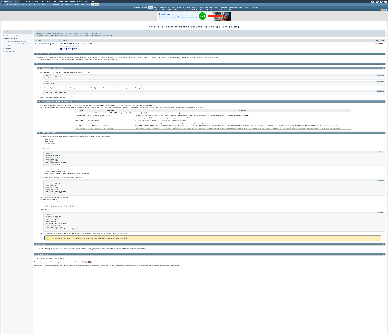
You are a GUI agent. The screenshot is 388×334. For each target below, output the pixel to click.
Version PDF (65, 46)
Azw (69, 49)
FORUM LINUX (153, 9)
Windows (144, 7)
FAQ (42, 1)
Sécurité (201, 7)
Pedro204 (42, 258)
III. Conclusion (7, 48)
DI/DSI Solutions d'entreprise (18, 4)
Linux (150, 7)
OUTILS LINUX (183, 9)
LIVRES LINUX (193, 9)
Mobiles (88, 4)
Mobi (75, 49)
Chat (55, 1)
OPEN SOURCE (228, 9)
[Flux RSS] (382, 10)
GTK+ (211, 9)
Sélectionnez (380, 75)
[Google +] (382, 43)
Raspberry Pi (180, 7)
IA (34, 4)
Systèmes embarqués (211, 7)
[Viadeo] (376, 43)
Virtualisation (223, 7)
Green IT (194, 7)
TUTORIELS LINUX (172, 9)
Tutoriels (35, 1)
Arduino (156, 7)
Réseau (188, 7)
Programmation (69, 4)
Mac (173, 7)
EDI (62, 4)
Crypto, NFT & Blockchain (251, 7)
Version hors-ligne (75, 46)
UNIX (207, 9)
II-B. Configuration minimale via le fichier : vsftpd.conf (19, 43)
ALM (38, 4)
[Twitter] (378, 43)
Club (92, 1)
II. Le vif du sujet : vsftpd (10, 38)
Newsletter (63, 1)
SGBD (77, 4)
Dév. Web (56, 4)
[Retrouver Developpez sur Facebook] (386, 10)
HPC (169, 7)
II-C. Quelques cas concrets (13, 45)
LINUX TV (201, 9)
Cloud (30, 4)
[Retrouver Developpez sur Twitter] (384, 10)
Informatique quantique (235, 7)
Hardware (163, 7)
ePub (63, 49)
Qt (215, 9)
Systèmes (95, 4)
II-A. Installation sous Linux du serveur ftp (16, 41)
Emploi (72, 1)
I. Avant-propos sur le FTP (10, 36)
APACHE (220, 9)
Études (79, 1)
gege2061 (51, 258)
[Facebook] (380, 43)
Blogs (48, 1)
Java (50, 4)
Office (82, 4)
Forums (27, 1)
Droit (86, 1)
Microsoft (44, 4)
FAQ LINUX (162, 9)
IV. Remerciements (8, 51)
